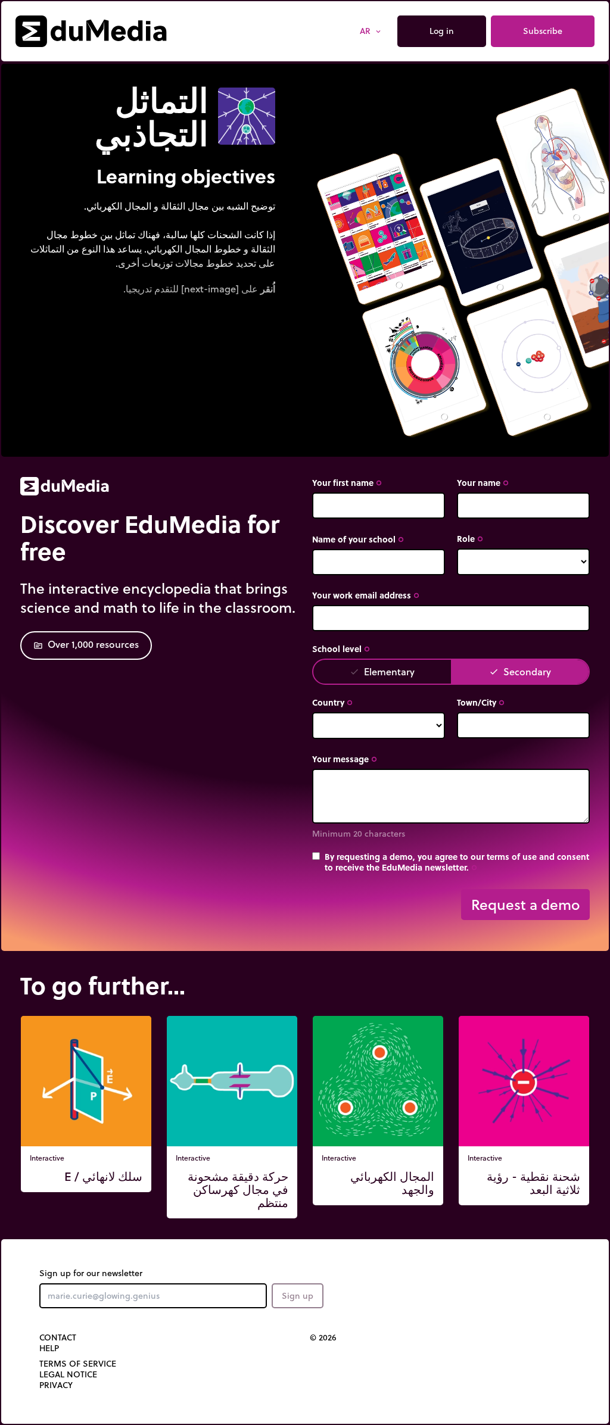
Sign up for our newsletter (90, 1315)
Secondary (520, 671)
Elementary (382, 671)
